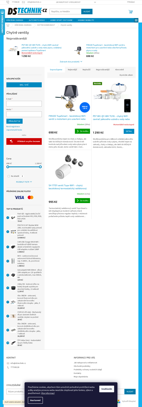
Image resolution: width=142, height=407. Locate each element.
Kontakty (77, 373)
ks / (24, 85)
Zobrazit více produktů (69, 61)
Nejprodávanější (103, 69)
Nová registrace (13, 126)
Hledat (86, 11)
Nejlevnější (72, 69)
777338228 (15, 367)
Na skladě (17, 176)
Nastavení (35, 400)
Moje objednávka (81, 376)
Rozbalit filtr (22, 182)
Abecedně (119, 69)
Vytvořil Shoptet (129, 401)
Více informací (47, 393)
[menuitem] (15, 20)
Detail (129, 131)
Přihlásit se (14, 121)
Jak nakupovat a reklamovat (68, 2)
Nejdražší (86, 69)
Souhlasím (106, 388)
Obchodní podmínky (82, 366)
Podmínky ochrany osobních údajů (88, 369)
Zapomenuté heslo (14, 130)
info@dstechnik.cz (18, 363)
